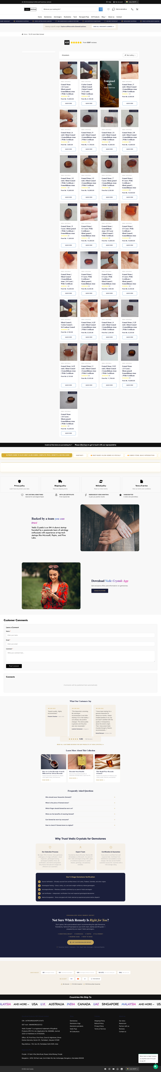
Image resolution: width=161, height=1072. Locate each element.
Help (109, 2)
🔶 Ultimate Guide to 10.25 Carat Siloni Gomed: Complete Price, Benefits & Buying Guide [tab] (36, 455)
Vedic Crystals (29, 1069)
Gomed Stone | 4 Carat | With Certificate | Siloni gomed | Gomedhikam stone (129, 279)
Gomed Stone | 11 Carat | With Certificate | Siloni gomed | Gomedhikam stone (88, 231)
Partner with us (124, 1026)
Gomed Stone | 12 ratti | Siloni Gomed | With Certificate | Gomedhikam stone (68, 182)
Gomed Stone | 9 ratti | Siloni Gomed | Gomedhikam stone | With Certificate (88, 136)
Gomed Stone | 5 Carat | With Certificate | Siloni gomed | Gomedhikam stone (88, 279)
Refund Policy (99, 1023)
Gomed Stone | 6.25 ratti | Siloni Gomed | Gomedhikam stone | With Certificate (68, 370)
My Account (119, 2)
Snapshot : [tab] (80, 455)
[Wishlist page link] (108, 9)
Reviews (122, 1029)
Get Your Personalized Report (81, 942)
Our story (122, 1021)
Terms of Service (100, 1029)
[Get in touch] (132, 9)
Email (8, 640)
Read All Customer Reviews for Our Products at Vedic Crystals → (80, 744)
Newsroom (122, 1023)
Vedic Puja (73, 1029)
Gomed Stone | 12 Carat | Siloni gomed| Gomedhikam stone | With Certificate (68, 89)
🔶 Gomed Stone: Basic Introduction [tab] (140, 455)
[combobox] (72, 9)
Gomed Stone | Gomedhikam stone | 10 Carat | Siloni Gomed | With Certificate (107, 231)
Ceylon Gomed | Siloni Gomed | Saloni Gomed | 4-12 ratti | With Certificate (87, 89)
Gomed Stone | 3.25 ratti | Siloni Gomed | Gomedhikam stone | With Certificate (129, 326)
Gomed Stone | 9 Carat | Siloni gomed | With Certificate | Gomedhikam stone (68, 230)
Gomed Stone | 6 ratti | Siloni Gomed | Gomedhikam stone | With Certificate (68, 136)
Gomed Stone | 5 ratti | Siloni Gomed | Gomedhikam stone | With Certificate (129, 88)
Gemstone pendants (76, 1026)
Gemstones (73, 1021)
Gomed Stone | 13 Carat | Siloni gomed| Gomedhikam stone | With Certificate (129, 371)
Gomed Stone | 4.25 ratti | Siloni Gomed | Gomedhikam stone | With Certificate (88, 326)
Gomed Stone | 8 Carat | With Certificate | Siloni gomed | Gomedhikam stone (129, 183)
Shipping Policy (99, 1021)
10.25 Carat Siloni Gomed (36, 34)
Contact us (122, 1031)
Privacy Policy (99, 1026)
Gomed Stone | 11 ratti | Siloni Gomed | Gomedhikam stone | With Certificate (109, 136)
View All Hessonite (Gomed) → (103, 26)
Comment (9, 649)
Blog (103, 17)
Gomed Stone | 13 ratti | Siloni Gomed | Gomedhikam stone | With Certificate (88, 182)
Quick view (68, 103)
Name (8, 631)
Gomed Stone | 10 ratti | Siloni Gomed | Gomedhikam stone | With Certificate (129, 136)
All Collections (74, 1031)
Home (25, 34)
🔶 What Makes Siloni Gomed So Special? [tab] (106, 455)
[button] (137, 9)
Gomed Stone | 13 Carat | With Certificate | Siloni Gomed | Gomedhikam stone (129, 231)
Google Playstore (99, 591)
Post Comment (14, 666)
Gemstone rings (75, 1023)
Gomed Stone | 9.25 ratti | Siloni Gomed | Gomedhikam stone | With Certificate (109, 370)
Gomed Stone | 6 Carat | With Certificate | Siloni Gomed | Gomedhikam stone (109, 279)
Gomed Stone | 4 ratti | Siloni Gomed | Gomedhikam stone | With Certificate (109, 326)
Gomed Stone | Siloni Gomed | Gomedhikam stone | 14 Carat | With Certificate (67, 279)
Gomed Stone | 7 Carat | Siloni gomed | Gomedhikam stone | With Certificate (109, 182)
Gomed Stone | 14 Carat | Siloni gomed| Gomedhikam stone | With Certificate (68, 419)
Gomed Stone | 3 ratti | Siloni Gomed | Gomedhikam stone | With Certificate (88, 370)
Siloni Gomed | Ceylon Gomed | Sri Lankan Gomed (68, 324)
